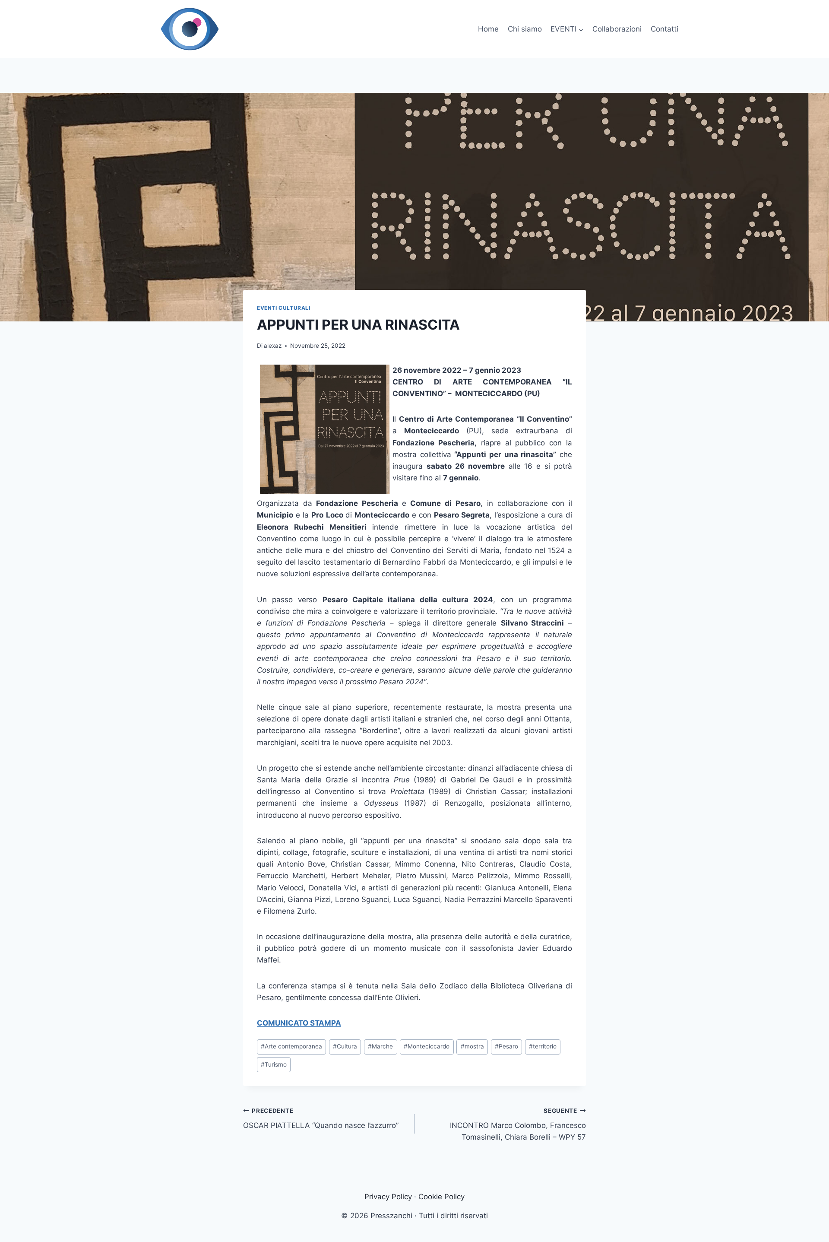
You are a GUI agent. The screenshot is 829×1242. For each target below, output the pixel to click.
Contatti (664, 29)
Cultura (345, 1046)
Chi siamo (525, 29)
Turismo (274, 1064)
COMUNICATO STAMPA (299, 1023)
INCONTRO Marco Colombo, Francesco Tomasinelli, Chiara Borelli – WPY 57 (518, 1124)
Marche (380, 1046)
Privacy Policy (388, 1196)
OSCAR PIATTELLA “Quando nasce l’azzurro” (321, 1118)
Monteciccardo (426, 1046)
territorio (543, 1046)
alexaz (273, 345)
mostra (472, 1046)
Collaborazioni (617, 29)
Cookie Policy (441, 1196)
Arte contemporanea (291, 1046)
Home (488, 29)
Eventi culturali (283, 308)
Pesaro (506, 1046)
